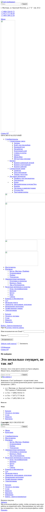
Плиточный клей (20, 151)
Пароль (4, 335)
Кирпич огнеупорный (22, 165)
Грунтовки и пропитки (18, 281)
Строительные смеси (17, 141)
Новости (8, 417)
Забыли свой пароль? (9, 343)
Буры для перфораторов (18, 289)
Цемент (17, 155)
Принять (4, 510)
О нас (7, 415)
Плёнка (12, 275)
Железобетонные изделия (25, 184)
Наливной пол (19, 147)
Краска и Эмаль (15, 283)
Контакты (9, 419)
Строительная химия (17, 168)
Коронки (13, 291)
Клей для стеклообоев (22, 145)
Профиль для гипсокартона (24, 178)
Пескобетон (18, 149)
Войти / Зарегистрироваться (15, 497)
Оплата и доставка (12, 413)
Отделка (18, 190)
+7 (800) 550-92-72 (8, 11)
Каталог (8, 411)
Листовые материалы (18, 176)
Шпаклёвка (18, 157)
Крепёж (17, 186)
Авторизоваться (7, 339)
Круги (12, 293)
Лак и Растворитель (17, 285)
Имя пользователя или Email (12, 331)
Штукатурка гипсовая (22, 159)
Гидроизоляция (15, 273)
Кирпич (13, 161)
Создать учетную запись (15, 327)
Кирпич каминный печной (24, 163)
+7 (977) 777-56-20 (8, 13)
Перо (11, 295)
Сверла (12, 297)
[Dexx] (21, 250)
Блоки (16, 182)
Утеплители (14, 277)
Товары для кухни (21, 174)
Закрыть (4, 502)
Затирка (17, 143)
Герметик (17, 170)
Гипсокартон (19, 180)
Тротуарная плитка (21, 192)
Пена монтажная (20, 172)
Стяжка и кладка (20, 153)
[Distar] (21, 265)
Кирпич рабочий (20, 167)
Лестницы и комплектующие (25, 188)
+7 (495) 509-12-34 (8, 15)
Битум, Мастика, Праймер (19, 271)
